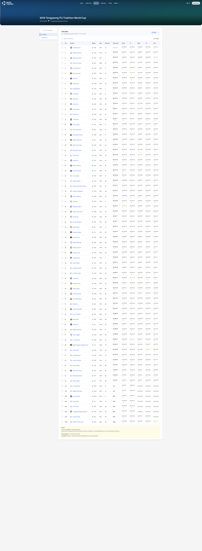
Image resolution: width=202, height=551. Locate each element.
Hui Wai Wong (76, 288)
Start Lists (88, 3)
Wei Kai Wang (76, 365)
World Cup (196, 3)
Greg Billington (76, 88)
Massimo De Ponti (77, 140)
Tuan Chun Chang (77, 370)
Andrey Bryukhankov (78, 191)
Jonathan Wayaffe (77, 309)
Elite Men (43, 34)
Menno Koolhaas (77, 196)
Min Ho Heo (75, 217)
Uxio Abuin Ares (76, 47)
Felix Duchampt (76, 73)
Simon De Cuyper (77, 63)
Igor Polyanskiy (76, 396)
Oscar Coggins (76, 334)
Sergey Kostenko (77, 329)
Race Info (103, 3)
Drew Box (75, 78)
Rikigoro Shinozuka (77, 391)
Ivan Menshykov (77, 355)
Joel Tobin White (77, 273)
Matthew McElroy (77, 53)
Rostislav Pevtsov (77, 58)
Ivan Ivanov (75, 104)
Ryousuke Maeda (77, 268)
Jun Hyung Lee (76, 340)
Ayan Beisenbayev (77, 299)
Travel (110, 3)
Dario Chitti (75, 324)
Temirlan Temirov (77, 247)
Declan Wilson (76, 263)
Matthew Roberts (77, 206)
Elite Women (44, 37)
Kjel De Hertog (76, 416)
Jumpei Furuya (76, 258)
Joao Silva (75, 201)
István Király (76, 155)
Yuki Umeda (75, 406)
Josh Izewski (76, 350)
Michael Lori (76, 114)
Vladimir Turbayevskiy (78, 422)
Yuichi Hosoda (76, 124)
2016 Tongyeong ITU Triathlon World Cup (63, 17)
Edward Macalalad (77, 375)
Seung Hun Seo (76, 283)
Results (96, 3)
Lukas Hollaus (76, 109)
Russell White (76, 227)
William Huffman (77, 165)
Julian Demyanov (77, 360)
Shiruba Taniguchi (77, 222)
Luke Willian (75, 94)
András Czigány (76, 181)
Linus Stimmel (76, 237)
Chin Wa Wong (76, 386)
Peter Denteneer (77, 129)
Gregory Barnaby (77, 232)
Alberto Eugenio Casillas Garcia (80, 345)
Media (115, 3)
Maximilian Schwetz (78, 135)
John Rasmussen (77, 293)
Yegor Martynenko (77, 145)
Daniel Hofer (76, 401)
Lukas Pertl (75, 160)
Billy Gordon (76, 319)
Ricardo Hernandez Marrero (79, 186)
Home (81, 3)
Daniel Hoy (75, 304)
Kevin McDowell (76, 68)
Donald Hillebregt (77, 242)
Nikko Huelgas (76, 381)
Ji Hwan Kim (76, 119)
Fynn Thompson (77, 314)
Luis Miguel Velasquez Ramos (80, 411)
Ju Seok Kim (76, 278)
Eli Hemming (76, 83)
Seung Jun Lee (76, 252)
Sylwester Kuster (77, 150)
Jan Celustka (76, 176)
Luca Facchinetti (77, 170)
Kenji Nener (75, 99)
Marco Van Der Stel (77, 211)
